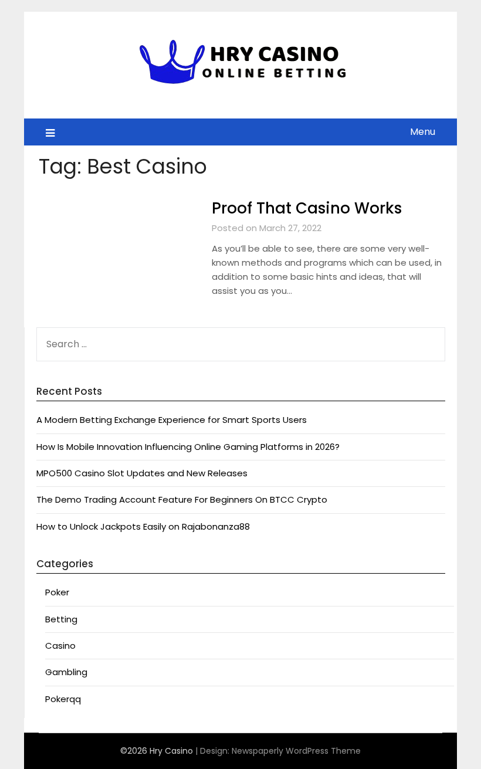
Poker (57, 592)
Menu (422, 131)
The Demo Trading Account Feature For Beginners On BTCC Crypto (181, 499)
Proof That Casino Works (307, 208)
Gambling (66, 672)
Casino (60, 645)
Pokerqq (63, 699)
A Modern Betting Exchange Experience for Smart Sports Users (171, 420)
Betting (61, 619)
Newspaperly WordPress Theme (296, 751)
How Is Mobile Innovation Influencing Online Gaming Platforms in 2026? (188, 447)
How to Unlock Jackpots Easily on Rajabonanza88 (143, 526)
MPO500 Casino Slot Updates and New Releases (142, 473)
